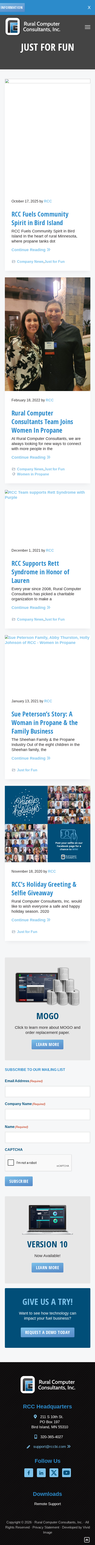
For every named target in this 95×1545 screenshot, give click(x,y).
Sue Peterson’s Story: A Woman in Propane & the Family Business (44, 722)
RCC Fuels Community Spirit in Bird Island (39, 218)
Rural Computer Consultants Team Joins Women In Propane (42, 421)
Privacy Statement (45, 1527)
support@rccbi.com (49, 1447)
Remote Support (47, 1504)
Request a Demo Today (47, 1332)
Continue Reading (28, 250)
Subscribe (18, 1181)
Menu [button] (83, 27)
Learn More (47, 1044)
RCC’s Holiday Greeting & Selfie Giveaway (43, 888)
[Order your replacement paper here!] (48, 986)
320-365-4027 (51, 1437)
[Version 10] (48, 1220)
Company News (30, 261)
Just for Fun (54, 261)
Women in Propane (33, 474)
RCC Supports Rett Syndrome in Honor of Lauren (40, 572)
